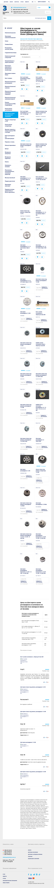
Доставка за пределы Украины (35, 854)
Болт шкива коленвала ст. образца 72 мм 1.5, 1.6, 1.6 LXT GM (40, 79)
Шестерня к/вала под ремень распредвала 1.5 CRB (25, 406)
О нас (4, 874)
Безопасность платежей (33, 858)
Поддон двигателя (10, 181)
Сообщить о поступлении (45, 288)
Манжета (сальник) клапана (10, 87)
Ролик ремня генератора (8, 125)
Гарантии (30, 856)
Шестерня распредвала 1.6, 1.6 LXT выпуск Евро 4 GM (41, 213)
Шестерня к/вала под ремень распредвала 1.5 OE (25, 344)
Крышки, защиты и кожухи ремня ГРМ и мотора (10, 131)
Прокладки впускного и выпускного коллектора (8, 68)
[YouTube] (31, 874)
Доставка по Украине (33, 852)
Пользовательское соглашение (10, 880)
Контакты (16, 1)
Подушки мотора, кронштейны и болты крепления (10, 191)
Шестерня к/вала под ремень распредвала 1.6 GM (25, 375)
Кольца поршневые (10, 145)
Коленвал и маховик (8, 165)
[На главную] (5, 8)
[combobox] (30, 57)
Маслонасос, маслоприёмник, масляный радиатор (9, 172)
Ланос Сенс (22, 61)
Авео (37, 128)
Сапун (6, 41)
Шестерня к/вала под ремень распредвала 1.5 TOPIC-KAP (41, 375)
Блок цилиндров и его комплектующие (10, 137)
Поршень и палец (9, 141)
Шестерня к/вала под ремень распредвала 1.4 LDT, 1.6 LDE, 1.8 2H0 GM (25, 536)
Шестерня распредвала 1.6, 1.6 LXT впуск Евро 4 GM (41, 246)
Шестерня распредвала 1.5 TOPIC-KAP (40, 440)
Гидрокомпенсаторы (10, 52)
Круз (36, 161)
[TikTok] (40, 874)
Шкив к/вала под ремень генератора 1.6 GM (41, 471)
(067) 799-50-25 (24, 9)
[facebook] (28, 874)
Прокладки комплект (8, 185)
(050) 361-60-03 (16, 9)
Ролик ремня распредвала (8, 109)
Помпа (7, 161)
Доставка (6, 1)
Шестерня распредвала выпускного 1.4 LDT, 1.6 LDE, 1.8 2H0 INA (41, 571)
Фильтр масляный (10, 177)
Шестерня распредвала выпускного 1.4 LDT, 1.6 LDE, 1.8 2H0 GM (41, 536)
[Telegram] (34, 874)
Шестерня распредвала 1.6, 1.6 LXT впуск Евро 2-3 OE (25, 280)
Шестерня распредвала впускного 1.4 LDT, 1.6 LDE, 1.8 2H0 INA (25, 571)
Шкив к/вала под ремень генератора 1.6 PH (25, 212)
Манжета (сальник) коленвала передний (10, 93)
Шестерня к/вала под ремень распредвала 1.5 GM (41, 280)
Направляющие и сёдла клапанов (9, 61)
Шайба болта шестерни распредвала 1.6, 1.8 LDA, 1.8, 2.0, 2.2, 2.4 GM (41, 407)
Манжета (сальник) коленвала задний (10, 98)
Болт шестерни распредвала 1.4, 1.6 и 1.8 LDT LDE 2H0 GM (41, 178)
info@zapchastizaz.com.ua (19, 7)
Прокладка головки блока (10, 74)
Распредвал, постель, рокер (9, 48)
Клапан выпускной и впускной (10, 56)
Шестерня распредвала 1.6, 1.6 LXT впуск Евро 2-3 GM (25, 179)
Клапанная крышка (10, 32)
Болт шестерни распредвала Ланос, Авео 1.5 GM (25, 78)
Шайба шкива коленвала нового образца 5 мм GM (40, 344)
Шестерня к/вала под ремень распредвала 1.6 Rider (25, 504)
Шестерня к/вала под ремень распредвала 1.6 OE (25, 145)
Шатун (7, 148)
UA (32, 1)
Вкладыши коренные (8, 157)
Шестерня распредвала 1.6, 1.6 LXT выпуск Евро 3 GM (25, 247)
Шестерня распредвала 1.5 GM (25, 312)
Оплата (11, 1)
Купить (27, 85)
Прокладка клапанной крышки (10, 36)
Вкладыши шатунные (8, 152)
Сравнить (48, 12)
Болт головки (8, 78)
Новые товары (6, 882)
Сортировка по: (24, 54)
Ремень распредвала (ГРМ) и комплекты (10, 104)
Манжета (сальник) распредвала (10, 82)
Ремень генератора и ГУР (10, 120)
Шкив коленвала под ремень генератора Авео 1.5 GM (41, 145)
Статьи (22, 1)
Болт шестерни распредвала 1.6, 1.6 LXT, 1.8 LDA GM (25, 113)
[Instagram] (37, 874)
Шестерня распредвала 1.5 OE (25, 470)
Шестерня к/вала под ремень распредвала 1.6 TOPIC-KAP (25, 440)
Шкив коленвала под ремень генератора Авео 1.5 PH (41, 113)
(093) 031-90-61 (8, 853)
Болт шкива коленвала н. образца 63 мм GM (40, 313)
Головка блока (9, 44)
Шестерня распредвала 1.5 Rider (41, 503)
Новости (27, 1)
